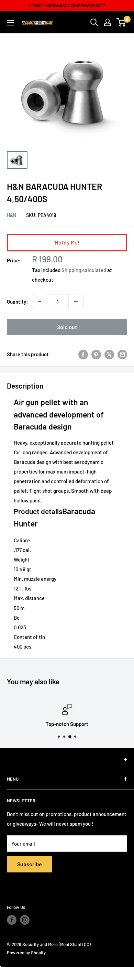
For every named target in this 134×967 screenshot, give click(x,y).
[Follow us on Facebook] (11, 920)
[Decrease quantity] (39, 301)
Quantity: (17, 301)
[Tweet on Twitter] (109, 354)
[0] (121, 22)
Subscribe (29, 864)
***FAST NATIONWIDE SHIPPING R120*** (67, 5)
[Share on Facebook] (83, 354)
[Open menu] (10, 22)
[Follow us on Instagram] (25, 920)
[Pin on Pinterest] (96, 354)
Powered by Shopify (26, 952)
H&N (11, 215)
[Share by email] (122, 354)
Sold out (67, 327)
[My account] (107, 22)
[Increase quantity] (76, 301)
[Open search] (94, 22)
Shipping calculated (84, 270)
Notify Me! (67, 242)
